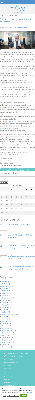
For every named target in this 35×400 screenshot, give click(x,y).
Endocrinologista (8, 169)
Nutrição (20, 169)
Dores (4, 295)
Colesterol (5, 289)
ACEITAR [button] (23, 396)
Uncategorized (6, 347)
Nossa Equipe (7, 368)
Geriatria (4, 310)
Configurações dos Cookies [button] (11, 396)
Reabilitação (6, 328)
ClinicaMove (3, 170)
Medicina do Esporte (8, 314)
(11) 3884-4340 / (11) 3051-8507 (15, 356)
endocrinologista (10, 170)
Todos (4, 345)
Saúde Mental (6, 340)
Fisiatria (4, 305)
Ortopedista (5, 323)
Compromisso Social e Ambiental (12, 376)
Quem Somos (7, 365)
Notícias (4, 317)
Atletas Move (7, 379)
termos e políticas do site (24, 392)
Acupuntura (5, 282)
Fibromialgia (6, 302)
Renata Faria (23, 27)
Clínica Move (6, 286)
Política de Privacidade (9, 385)
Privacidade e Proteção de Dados (11, 382)
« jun (1, 217)
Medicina (15, 169)
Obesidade (5, 321)
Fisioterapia (5, 307)
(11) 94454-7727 (11, 359)
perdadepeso (17, 170)
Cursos (4, 293)
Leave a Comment (24, 170)
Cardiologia (5, 284)
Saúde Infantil (6, 337)
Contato (6, 374)
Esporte (4, 300)
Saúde (4, 335)
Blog (5, 371)
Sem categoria (6, 342)
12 (17, 201)
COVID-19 (5, 291)
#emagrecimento (29, 169)
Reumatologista (7, 333)
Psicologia (5, 326)
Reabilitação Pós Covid (9, 330)
